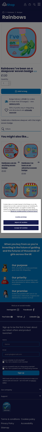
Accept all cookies (21, 228)
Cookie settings (21, 217)
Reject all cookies (21, 222)
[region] (21, 216)
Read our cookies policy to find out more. (24, 211)
